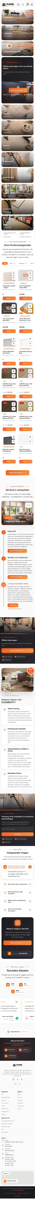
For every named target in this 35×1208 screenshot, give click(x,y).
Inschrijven (17, 834)
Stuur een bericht (9, 1150)
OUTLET (3, 1106)
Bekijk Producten (16, 550)
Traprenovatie (21, 1106)
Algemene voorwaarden (7, 1123)
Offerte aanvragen (5, 1126)
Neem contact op (16, 943)
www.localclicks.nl (19, 1190)
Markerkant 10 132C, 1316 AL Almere (14, 1142)
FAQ (2, 1129)
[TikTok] (21, 1079)
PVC (12, 263)
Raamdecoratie (5, 1111)
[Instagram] (13, 1079)
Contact (19, 1108)
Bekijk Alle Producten (16, 472)
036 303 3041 (8, 1146)
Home (19, 1094)
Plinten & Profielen (5, 1097)
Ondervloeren (4, 1108)
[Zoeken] (18, 4)
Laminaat (23, 263)
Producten (20, 1100)
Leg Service (20, 1103)
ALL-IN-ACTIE (4, 1103)
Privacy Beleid (4, 1132)
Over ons (20, 1097)
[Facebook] (17, 1079)
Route (12, 605)
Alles (5, 263)
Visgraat (3, 1114)
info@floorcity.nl (9, 1155)
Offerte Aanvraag (16, 577)
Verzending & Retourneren (7, 1120)
